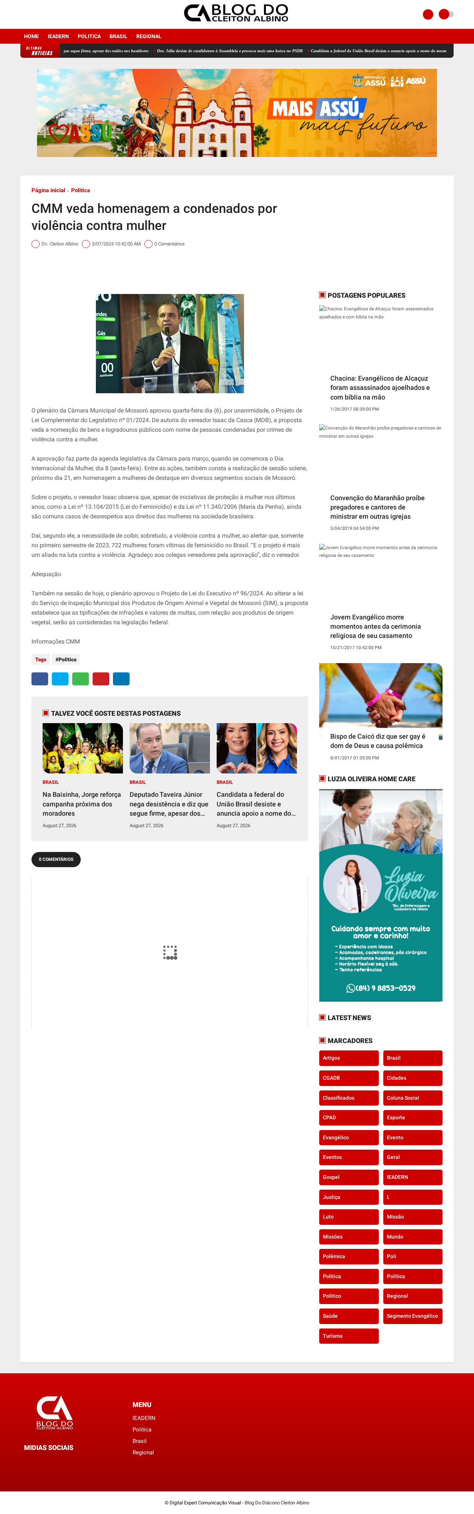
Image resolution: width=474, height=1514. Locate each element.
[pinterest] (101, 678)
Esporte (396, 1117)
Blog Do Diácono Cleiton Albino (277, 1502)
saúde (330, 1316)
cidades (396, 1078)
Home (31, 36)
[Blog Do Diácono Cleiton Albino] (237, 24)
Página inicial (48, 190)
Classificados (338, 1098)
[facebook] (22, 14)
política (396, 1276)
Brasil (118, 36)
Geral (393, 1157)
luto (328, 1217)
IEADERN (58, 36)
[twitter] (60, 678)
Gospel (331, 1177)
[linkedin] (121, 678)
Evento (395, 1137)
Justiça (331, 1197)
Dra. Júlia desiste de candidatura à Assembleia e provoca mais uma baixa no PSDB (195, 51)
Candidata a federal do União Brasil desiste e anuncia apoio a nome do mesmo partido (352, 51)
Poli (391, 1256)
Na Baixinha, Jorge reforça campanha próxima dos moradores (82, 804)
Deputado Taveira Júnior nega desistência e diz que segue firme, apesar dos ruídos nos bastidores (169, 804)
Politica (89, 36)
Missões (333, 1237)
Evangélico (336, 1137)
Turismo (333, 1336)
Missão (395, 1217)
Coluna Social (403, 1098)
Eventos (332, 1157)
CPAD (329, 1117)
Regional (148, 36)
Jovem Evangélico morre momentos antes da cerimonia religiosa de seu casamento (375, 626)
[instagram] (32, 14)
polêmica (334, 1256)
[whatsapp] (80, 678)
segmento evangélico (412, 1316)
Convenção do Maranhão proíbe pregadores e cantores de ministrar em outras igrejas (377, 507)
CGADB (331, 1078)
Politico (332, 1296)
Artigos (331, 1058)
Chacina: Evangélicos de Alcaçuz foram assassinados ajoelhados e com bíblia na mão (380, 387)
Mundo (395, 1237)
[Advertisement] (365, 233)
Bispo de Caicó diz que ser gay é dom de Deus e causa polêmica (377, 740)
